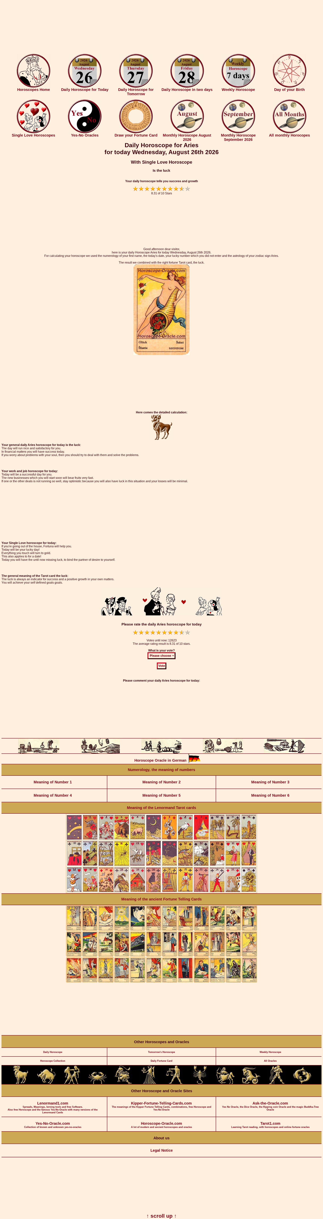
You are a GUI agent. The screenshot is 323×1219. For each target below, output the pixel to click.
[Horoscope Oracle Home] (33, 86)
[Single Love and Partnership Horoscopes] (33, 132)
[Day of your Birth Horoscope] (289, 86)
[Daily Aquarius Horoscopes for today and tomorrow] (276, 1083)
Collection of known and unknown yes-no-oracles (52, 1124)
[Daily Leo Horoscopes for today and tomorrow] (123, 1083)
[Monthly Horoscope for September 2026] (238, 132)
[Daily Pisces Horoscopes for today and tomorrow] (302, 1083)
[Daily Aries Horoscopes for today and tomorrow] (20, 1083)
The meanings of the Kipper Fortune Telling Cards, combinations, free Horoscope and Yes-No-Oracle (161, 1106)
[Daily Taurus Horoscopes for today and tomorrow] (46, 1083)
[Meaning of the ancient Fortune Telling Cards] (161, 982)
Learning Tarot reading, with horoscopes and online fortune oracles (270, 1124)
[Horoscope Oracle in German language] (194, 762)
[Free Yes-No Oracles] (84, 132)
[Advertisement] (161, 27)
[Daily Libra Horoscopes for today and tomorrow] (174, 1083)
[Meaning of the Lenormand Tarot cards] (161, 892)
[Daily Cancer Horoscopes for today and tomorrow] (97, 1083)
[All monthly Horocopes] (289, 132)
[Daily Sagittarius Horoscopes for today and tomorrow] (225, 1083)
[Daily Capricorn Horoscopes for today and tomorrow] (251, 1083)
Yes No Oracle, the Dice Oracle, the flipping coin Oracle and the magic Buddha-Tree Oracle (270, 1106)
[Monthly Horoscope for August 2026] (187, 132)
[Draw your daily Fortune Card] (136, 132)
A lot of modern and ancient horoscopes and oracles (161, 1124)
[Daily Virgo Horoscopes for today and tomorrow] (148, 1083)
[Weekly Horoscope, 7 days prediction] (238, 86)
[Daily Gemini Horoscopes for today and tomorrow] (72, 1083)
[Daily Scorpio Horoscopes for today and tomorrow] (199, 1083)
